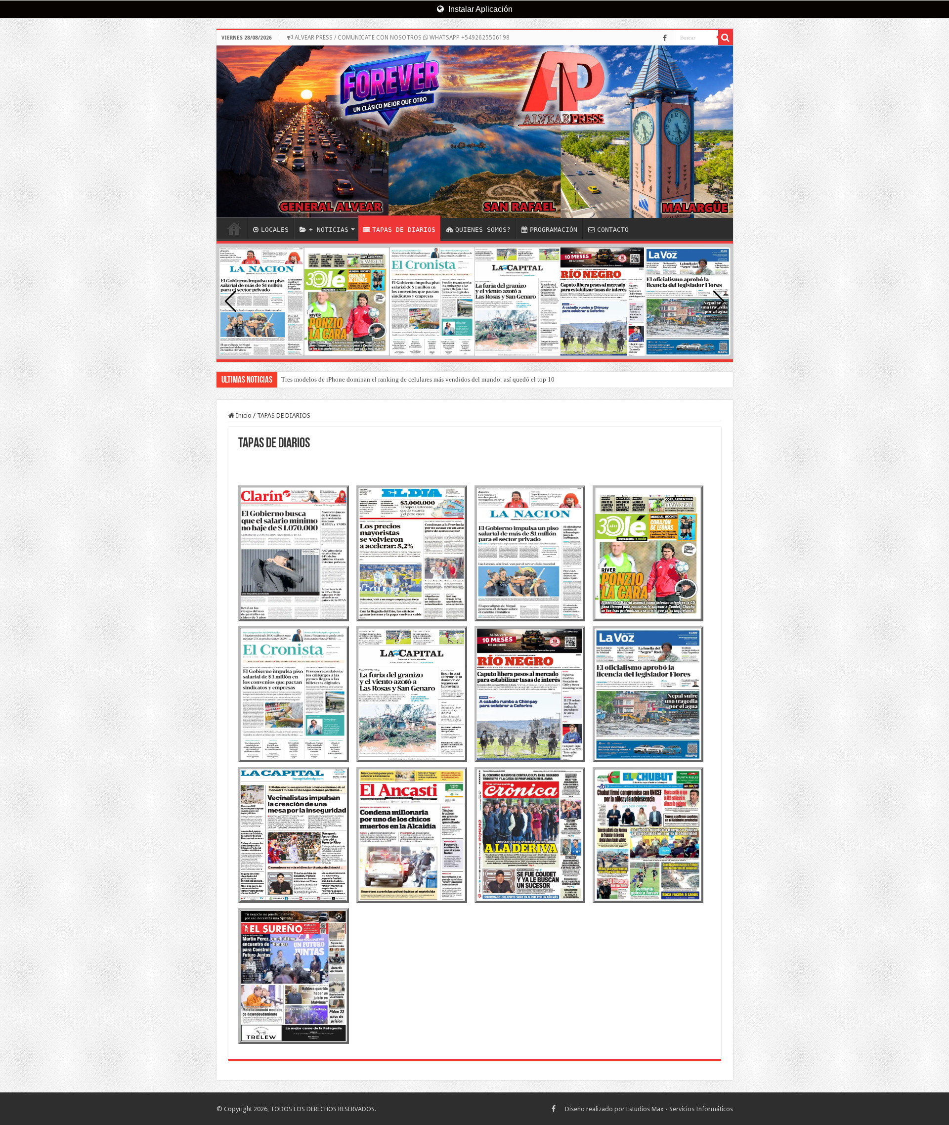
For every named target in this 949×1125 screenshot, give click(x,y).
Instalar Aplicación (479, 9)
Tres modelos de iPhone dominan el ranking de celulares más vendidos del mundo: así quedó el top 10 (418, 379)
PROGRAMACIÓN (553, 229)
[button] (719, 301)
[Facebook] (665, 38)
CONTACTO (613, 229)
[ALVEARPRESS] (474, 131)
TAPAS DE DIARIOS (403, 229)
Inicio (243, 415)
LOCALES (275, 229)
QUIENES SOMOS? (483, 229)
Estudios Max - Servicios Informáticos (679, 1109)
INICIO (234, 228)
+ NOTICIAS (328, 229)
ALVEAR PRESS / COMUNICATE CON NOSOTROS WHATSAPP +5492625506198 (401, 37)
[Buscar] (725, 37)
